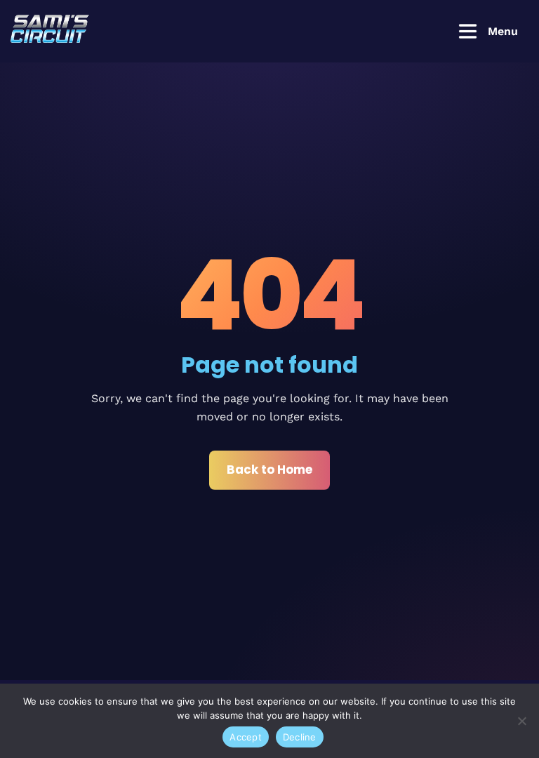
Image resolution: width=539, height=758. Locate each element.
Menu (503, 31)
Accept (245, 737)
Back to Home (269, 469)
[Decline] (521, 721)
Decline (300, 737)
